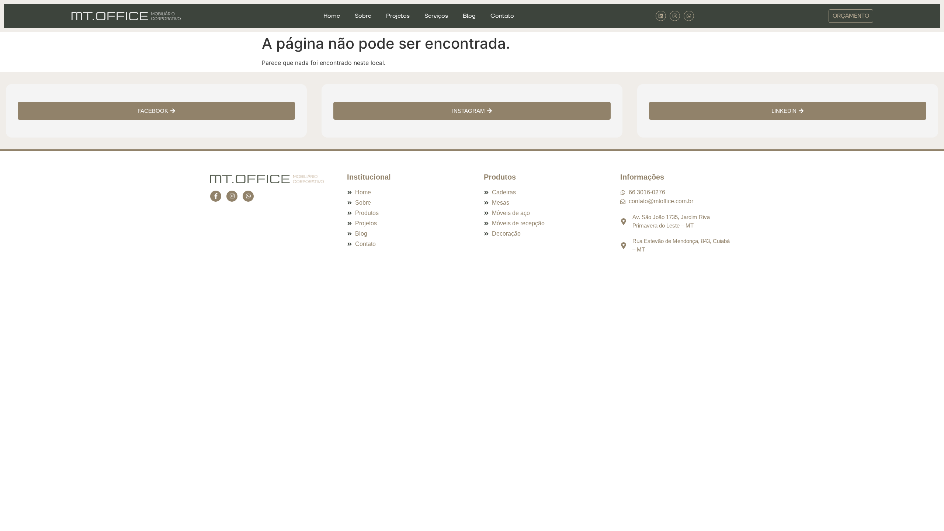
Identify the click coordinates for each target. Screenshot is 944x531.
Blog (469, 16)
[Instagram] (675, 16)
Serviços (436, 16)
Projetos (398, 16)
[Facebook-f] (215, 196)
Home (331, 16)
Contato (502, 16)
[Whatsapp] (248, 196)
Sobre (363, 16)
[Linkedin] (661, 16)
